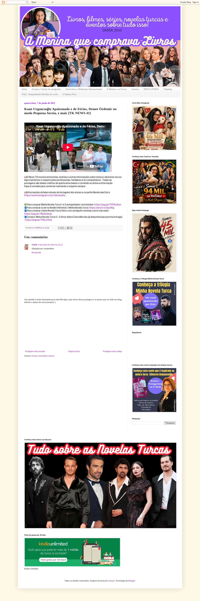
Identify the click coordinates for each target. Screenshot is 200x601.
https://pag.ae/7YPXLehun (107, 204)
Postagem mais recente (35, 351)
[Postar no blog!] (62, 227)
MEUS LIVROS (151, 89)
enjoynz (111, 581)
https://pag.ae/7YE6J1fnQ (38, 220)
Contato (135, 89)
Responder (36, 252)
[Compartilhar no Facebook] (68, 227)
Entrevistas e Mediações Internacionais (84, 89)
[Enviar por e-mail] (59, 227)
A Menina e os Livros (117, 89)
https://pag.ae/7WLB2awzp (38, 214)
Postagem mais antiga (112, 351)
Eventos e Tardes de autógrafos (46, 89)
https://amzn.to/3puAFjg (101, 207)
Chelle (34, 245)
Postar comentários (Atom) (43, 356)
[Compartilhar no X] (65, 227)
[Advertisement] (73, 326)
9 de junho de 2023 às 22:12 (50, 245)
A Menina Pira (69, 94)
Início (24, 89)
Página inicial (74, 351)
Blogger (131, 581)
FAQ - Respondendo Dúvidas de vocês (40, 94)
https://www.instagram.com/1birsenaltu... (45, 195)
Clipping (167, 89)
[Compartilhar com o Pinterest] (71, 227)
